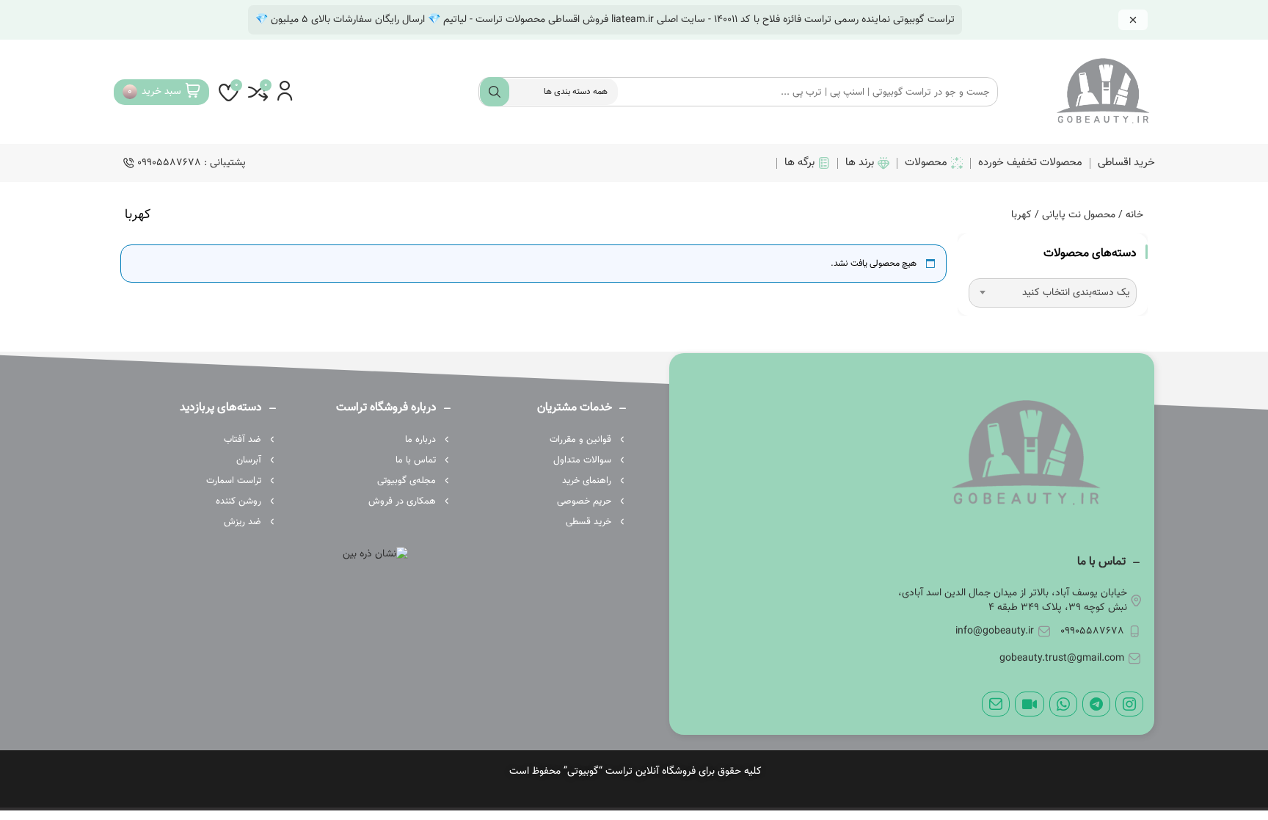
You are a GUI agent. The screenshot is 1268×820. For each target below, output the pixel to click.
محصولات (926, 162)
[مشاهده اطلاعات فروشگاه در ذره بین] (375, 555)
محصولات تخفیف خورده (1030, 162)
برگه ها (799, 162)
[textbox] (1052, 293)
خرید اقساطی (1126, 162)
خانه (1134, 215)
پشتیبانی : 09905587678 (191, 163)
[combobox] (1053, 293)
